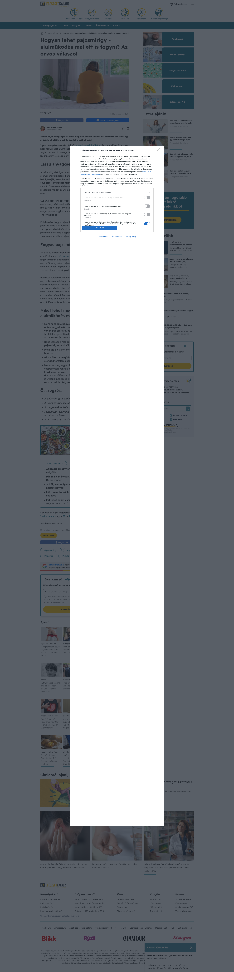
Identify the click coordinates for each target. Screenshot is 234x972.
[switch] (147, 197)
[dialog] (117, 486)
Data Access (117, 236)
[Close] (159, 150)
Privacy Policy (131, 236)
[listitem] (117, 192)
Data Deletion (103, 236)
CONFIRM (99, 228)
